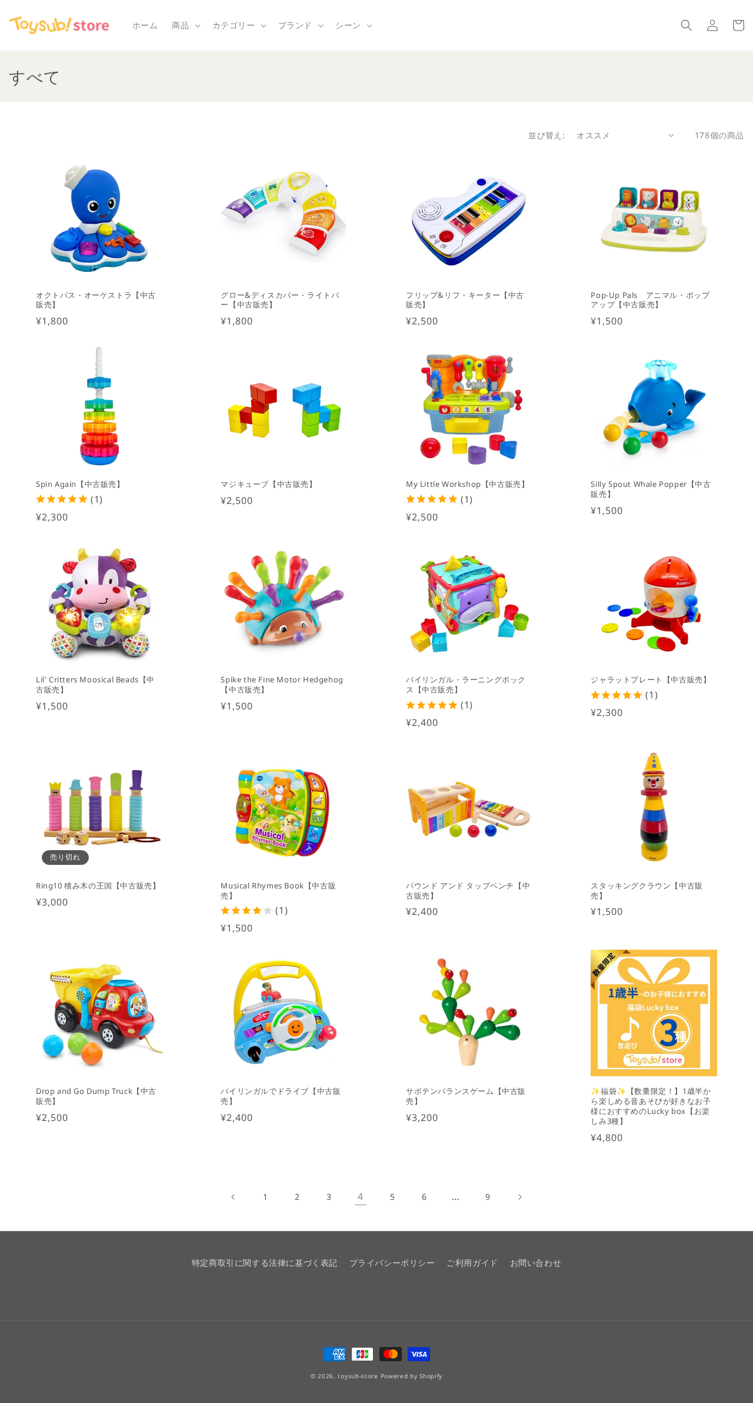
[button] (185, 25)
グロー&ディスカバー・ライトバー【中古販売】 (280, 300)
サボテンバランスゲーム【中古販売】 (466, 1096)
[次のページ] (519, 1197)
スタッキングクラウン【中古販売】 (646, 891)
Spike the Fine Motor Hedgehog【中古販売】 (282, 685)
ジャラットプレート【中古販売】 (651, 680)
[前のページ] (233, 1197)
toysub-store (358, 1376)
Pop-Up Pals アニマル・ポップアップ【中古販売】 (650, 300)
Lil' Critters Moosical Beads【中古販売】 (95, 685)
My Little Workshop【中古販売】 (467, 484)
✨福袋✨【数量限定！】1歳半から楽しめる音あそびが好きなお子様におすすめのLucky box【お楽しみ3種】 (651, 1106)
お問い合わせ (536, 1262)
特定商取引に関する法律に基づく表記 (265, 1262)
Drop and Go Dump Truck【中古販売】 (96, 1096)
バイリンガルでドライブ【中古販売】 (281, 1096)
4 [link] (361, 1196)
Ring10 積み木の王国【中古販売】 (98, 886)
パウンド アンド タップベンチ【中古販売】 (468, 891)
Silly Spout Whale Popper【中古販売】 (651, 489)
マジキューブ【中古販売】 (268, 484)
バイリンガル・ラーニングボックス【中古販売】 (466, 685)
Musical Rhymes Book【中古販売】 (278, 891)
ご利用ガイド (472, 1262)
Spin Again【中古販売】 (80, 484)
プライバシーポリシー (392, 1262)
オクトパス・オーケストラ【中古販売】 (96, 300)
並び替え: (546, 135)
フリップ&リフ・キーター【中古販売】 (465, 300)
